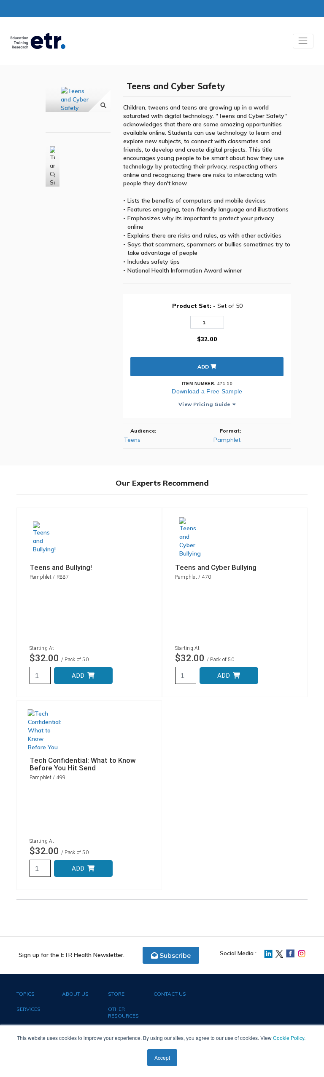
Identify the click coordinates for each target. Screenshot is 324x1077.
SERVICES (28, 1009)
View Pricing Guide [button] (204, 404)
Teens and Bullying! (61, 567)
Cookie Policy (288, 1037)
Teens (132, 440)
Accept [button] (162, 1057)
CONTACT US (170, 994)
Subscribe (174, 955)
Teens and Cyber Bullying (215, 567)
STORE (116, 994)
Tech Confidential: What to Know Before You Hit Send (83, 764)
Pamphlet (226, 440)
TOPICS (25, 994)
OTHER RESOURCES (123, 1012)
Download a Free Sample (207, 391)
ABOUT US (75, 994)
